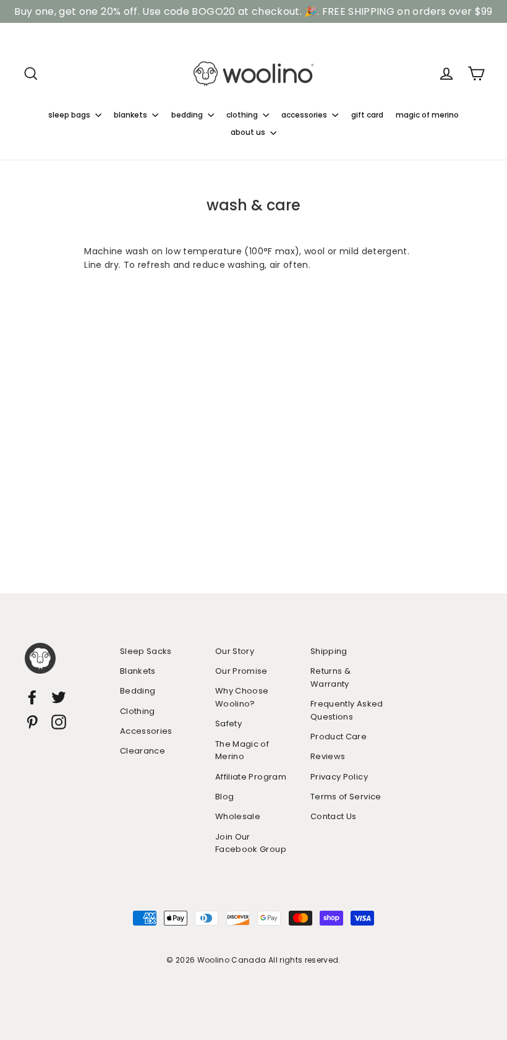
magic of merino (427, 115)
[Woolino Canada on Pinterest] (32, 721)
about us (249, 132)
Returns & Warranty (330, 677)
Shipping (328, 651)
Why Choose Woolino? (242, 697)
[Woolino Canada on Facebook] (32, 697)
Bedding (137, 691)
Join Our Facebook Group (250, 843)
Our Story (234, 651)
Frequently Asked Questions (346, 710)
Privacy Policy (339, 777)
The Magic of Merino (242, 750)
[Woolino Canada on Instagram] (58, 721)
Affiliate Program (250, 777)
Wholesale (237, 816)
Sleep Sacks (146, 651)
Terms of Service (345, 796)
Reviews (327, 756)
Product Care (338, 736)
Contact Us (333, 816)
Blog (224, 796)
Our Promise (241, 671)
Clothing (137, 711)
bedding (188, 115)
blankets (131, 115)
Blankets (138, 671)
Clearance (142, 751)
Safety (228, 723)
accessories (305, 115)
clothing (243, 115)
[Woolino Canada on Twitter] (58, 697)
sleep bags (70, 115)
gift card (367, 115)
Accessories (146, 731)
